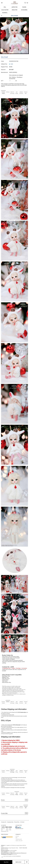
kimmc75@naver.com (22, 853)
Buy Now (6, 862)
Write (26, 799)
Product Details (3, 92)
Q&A (16, 837)
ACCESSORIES (24, 9)
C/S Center (22, 822)
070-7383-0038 (7, 827)
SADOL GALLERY (19, 840)
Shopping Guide (10, 822)
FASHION (24, 7)
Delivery (8, 92)
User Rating (16, 92)
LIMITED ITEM (14, 7)
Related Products (21, 92)
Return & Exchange (12, 92)
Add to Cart (18, 862)
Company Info (3, 822)
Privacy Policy (16, 822)
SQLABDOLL (4, 12)
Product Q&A (25, 92)
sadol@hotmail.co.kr (19, 828)
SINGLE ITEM (14, 9)
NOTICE (17, 836)
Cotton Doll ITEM (4, 9)
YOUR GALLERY (19, 839)
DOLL (5, 7)
